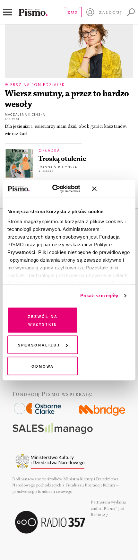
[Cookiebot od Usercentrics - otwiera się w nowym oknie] (58, 189)
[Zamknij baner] (111, 189)
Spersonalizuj (39, 344)
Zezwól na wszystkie (43, 319)
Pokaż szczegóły (99, 295)
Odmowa (42, 365)
